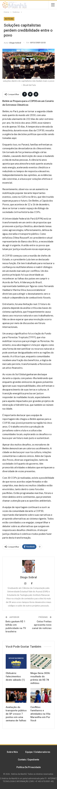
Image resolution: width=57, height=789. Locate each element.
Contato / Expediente (28, 759)
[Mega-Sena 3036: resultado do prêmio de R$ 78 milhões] (40, 661)
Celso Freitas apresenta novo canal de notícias (41, 625)
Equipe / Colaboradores (37, 752)
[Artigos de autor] (28, 566)
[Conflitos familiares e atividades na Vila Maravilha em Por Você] (40, 695)
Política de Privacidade (28, 767)
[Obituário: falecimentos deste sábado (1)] (16, 661)
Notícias (9, 19)
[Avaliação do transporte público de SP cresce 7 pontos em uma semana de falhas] (16, 695)
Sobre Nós (12, 752)
